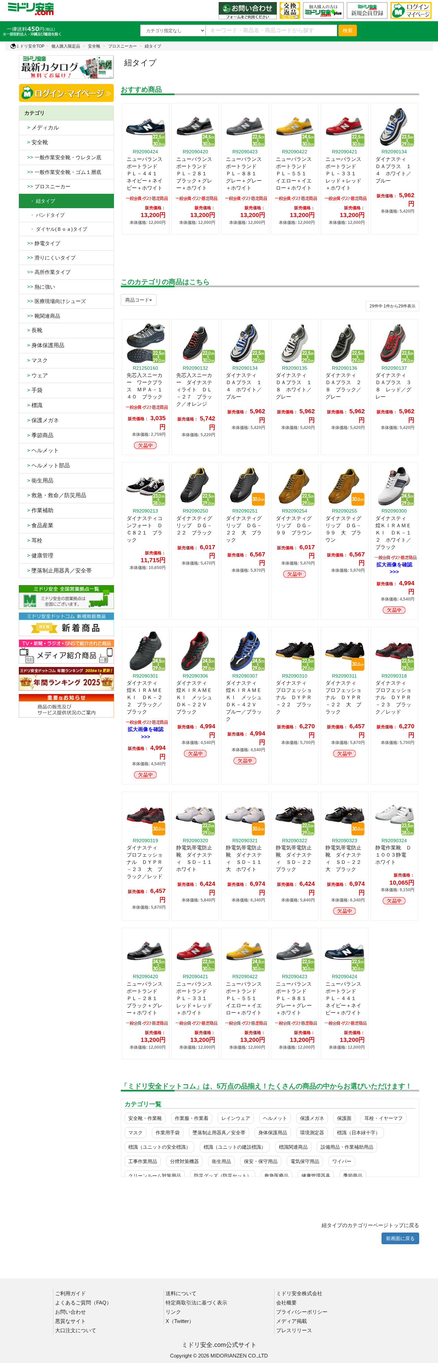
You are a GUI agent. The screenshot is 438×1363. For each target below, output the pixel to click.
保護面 (344, 1118)
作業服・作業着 (191, 1118)
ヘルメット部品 (47, 465)
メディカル (41, 127)
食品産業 (38, 525)
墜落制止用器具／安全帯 (58, 570)
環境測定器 (312, 1132)
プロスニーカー (122, 46)
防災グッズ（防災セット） (223, 1175)
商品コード (137, 300)
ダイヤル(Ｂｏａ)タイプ (55, 229)
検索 (347, 30)
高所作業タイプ (47, 272)
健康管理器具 (315, 1175)
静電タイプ (42, 243)
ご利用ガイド (70, 1293)
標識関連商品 (293, 1147)
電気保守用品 (305, 1161)
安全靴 (94, 46)
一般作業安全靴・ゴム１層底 (62, 172)
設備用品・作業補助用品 (347, 1147)
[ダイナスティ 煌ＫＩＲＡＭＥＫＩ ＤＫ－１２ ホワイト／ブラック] (395, 557)
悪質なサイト (70, 1321)
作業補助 (38, 510)
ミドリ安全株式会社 (299, 1293)
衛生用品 (38, 480)
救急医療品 (276, 1175)
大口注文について (75, 1330)
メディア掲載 (291, 1321)
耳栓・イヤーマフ (383, 1118)
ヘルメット (41, 450)
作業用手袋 (168, 1132)
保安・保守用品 (261, 1161)
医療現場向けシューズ (55, 301)
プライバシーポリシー (301, 1312)
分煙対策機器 (184, 1161)
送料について (181, 1293)
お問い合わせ (70, 1312)
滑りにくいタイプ (50, 258)
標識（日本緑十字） (358, 1132)
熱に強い (39, 287)
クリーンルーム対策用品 (154, 1175)
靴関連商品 (42, 316)
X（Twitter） (180, 1321)
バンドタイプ (44, 215)
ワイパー (341, 1161)
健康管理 (38, 555)
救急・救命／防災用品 (55, 495)
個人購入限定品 (65, 46)
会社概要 (286, 1302)
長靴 (33, 330)
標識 (33, 405)
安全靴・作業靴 (145, 1118)
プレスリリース (294, 1330)
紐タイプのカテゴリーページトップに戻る (370, 1225)
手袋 (33, 390)
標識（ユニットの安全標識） (159, 1147)
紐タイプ (153, 46)
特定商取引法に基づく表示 (196, 1302)
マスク (36, 360)
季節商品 (38, 435)
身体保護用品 (44, 345)
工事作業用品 (142, 1161)
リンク (173, 1312)
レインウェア (235, 1118)
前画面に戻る (400, 1238)
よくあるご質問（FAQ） (83, 1302)
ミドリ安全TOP (30, 46)
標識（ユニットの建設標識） (235, 1147)
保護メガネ (41, 420)
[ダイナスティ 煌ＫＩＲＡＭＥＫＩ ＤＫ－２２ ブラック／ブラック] (147, 721)
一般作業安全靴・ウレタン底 (62, 157)
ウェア (36, 375)
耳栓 (33, 540)
